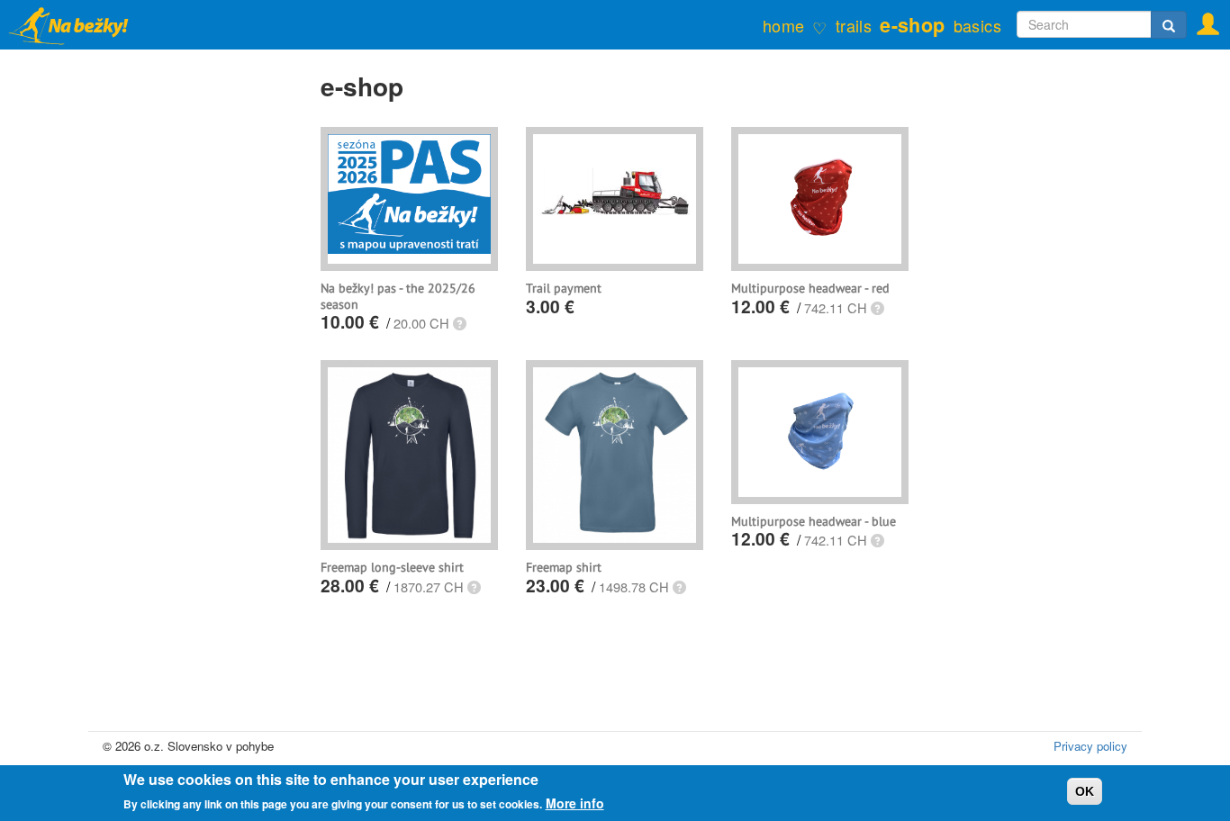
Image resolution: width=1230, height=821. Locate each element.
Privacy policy (1090, 745)
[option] (409, 194)
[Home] (79, 24)
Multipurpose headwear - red (810, 288)
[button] (459, 324)
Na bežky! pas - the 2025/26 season (398, 296)
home (784, 25)
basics (977, 25)
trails (854, 25)
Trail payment (563, 288)
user (1202, 19)
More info (575, 803)
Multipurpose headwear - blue (813, 521)
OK (1084, 791)
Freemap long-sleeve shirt (392, 567)
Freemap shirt (563, 567)
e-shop (912, 25)
